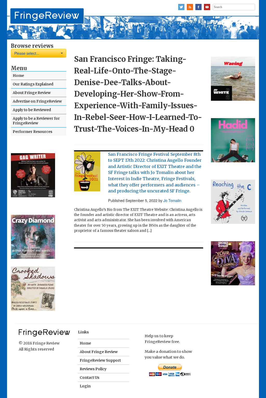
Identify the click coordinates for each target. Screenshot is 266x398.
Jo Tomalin (172, 200)
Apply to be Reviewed (32, 109)
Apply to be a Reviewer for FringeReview (36, 120)
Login (85, 386)
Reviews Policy (93, 369)
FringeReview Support (100, 360)
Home (18, 75)
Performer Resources (32, 131)
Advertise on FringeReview (37, 101)
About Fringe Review (32, 92)
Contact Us (89, 377)
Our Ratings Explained (33, 84)
